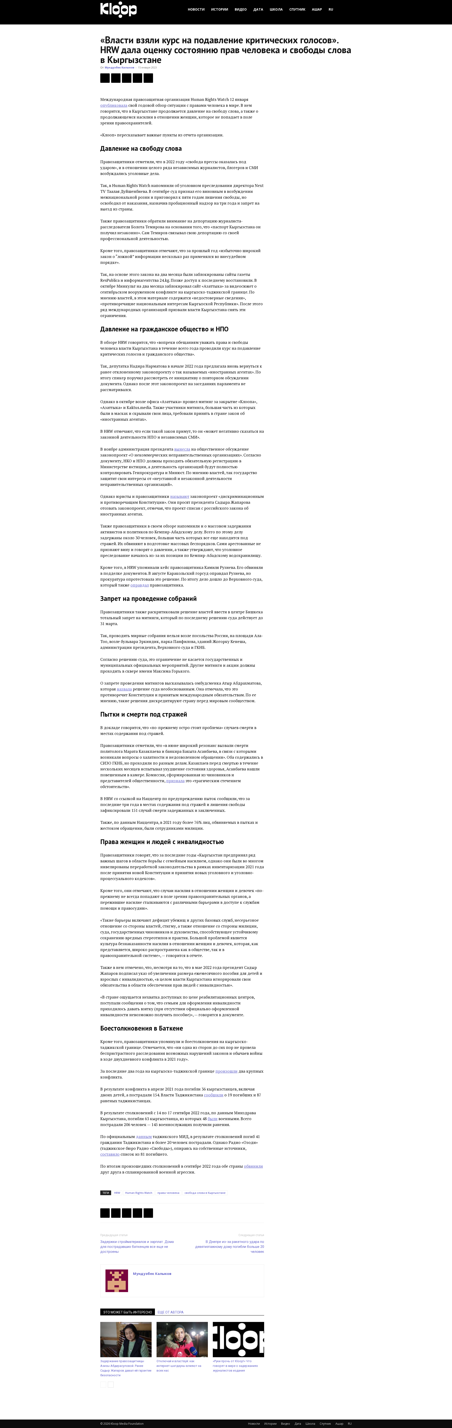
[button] (346, 9)
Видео (241, 9)
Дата (258, 9)
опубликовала (113, 105)
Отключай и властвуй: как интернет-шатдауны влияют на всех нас (179, 1365)
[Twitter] (116, 78)
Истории (219, 9)
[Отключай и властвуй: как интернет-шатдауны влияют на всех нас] (182, 1339)
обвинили (253, 1166)
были (213, 1118)
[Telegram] (137, 78)
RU (331, 9)
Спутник (297, 9)
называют (179, 496)
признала (175, 780)
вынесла (182, 449)
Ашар (317, 9)
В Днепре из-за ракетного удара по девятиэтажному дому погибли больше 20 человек (229, 1247)
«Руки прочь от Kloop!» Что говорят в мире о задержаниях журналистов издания (235, 1365)
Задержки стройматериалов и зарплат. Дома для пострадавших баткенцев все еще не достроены (137, 1247)
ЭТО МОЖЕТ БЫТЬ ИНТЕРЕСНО (127, 1312)
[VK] (126, 78)
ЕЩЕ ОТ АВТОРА (171, 1312)
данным (144, 1136)
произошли (226, 1071)
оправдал (139, 585)
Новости (196, 9)
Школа (276, 9)
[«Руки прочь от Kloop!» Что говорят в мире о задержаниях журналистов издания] (238, 1339)
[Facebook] (105, 78)
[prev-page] (103, 1385)
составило (110, 1154)
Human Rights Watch (138, 1192)
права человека (168, 1192)
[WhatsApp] (148, 78)
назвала (124, 689)
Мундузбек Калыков (119, 67)
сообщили (213, 1095)
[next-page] (111, 1385)
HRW (117, 1192)
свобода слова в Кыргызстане (205, 1192)
